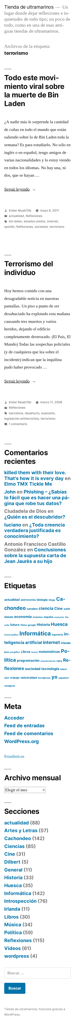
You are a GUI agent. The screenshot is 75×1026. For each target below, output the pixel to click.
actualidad (16, 216)
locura (34, 652)
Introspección (20, 901)
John (10, 492)
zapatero (63, 677)
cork (67, 609)
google (32, 625)
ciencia (46, 608)
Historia (43, 625)
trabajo (15, 677)
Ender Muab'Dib (20, 210)
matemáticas (49, 652)
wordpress (44, 677)
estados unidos (34, 221)
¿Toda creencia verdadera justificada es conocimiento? (34, 530)
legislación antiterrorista (21, 418)
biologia (42, 600)
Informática (35, 633)
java (6, 652)
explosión (48, 413)
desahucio (32, 413)
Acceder (14, 718)
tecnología (50, 669)
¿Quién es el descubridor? (34, 517)
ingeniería (57, 634)
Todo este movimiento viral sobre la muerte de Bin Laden (34, 90)
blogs (52, 599)
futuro (15, 625)
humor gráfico (11, 635)
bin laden (15, 221)
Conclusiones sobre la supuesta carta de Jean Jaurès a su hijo (35, 555)
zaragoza (9, 685)
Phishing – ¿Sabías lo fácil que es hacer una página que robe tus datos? (37, 497)
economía (23, 616)
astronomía (28, 599)
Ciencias (14, 846)
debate (8, 616)
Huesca (59, 624)
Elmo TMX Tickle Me (28, 484)
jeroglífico (15, 652)
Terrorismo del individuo (28, 268)
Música (12, 924)
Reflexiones (34, 216)
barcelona (16, 413)
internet (52, 221)
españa (48, 616)
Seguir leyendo (20, 189)
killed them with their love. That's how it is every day (35, 475)
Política (13, 932)
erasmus (38, 617)
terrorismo (56, 227)
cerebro (32, 609)
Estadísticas (14, 756)
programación (28, 660)
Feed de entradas (24, 725)
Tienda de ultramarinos (28, 7)
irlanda (66, 643)
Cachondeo (17, 838)
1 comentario (18, 424)
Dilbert (12, 862)
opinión (9, 227)
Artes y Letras (21, 830)
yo (55, 677)
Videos (12, 948)
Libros (25, 652)
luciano (12, 525)
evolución (59, 617)
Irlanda (12, 909)
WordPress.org (21, 741)
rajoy (59, 660)
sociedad (41, 227)
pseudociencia (48, 661)
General (13, 870)
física (24, 625)
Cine (58, 608)
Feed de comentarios (28, 733)
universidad (29, 677)
